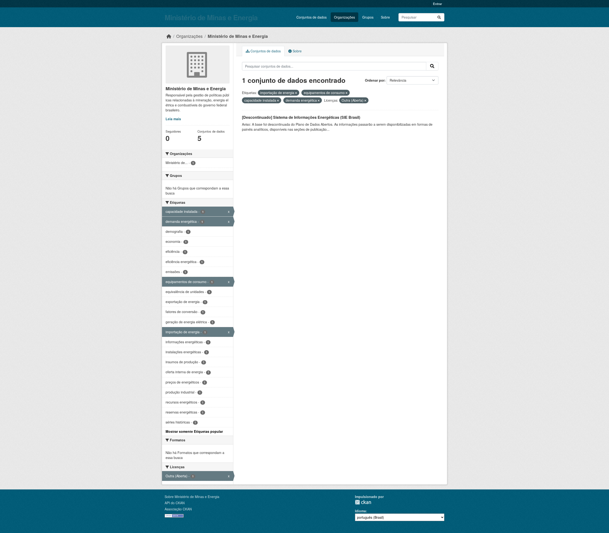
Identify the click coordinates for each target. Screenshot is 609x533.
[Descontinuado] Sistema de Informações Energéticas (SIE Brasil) (301, 117)
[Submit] (439, 17)
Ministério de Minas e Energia (211, 17)
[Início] (169, 36)
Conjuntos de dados (311, 17)
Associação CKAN (178, 509)
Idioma (360, 510)
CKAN (363, 502)
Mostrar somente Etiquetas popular (194, 431)
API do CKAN (175, 502)
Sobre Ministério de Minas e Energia (192, 496)
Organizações (344, 17)
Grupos (367, 17)
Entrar (437, 3)
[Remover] (296, 93)
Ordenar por (374, 80)
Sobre (385, 17)
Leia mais (173, 118)
